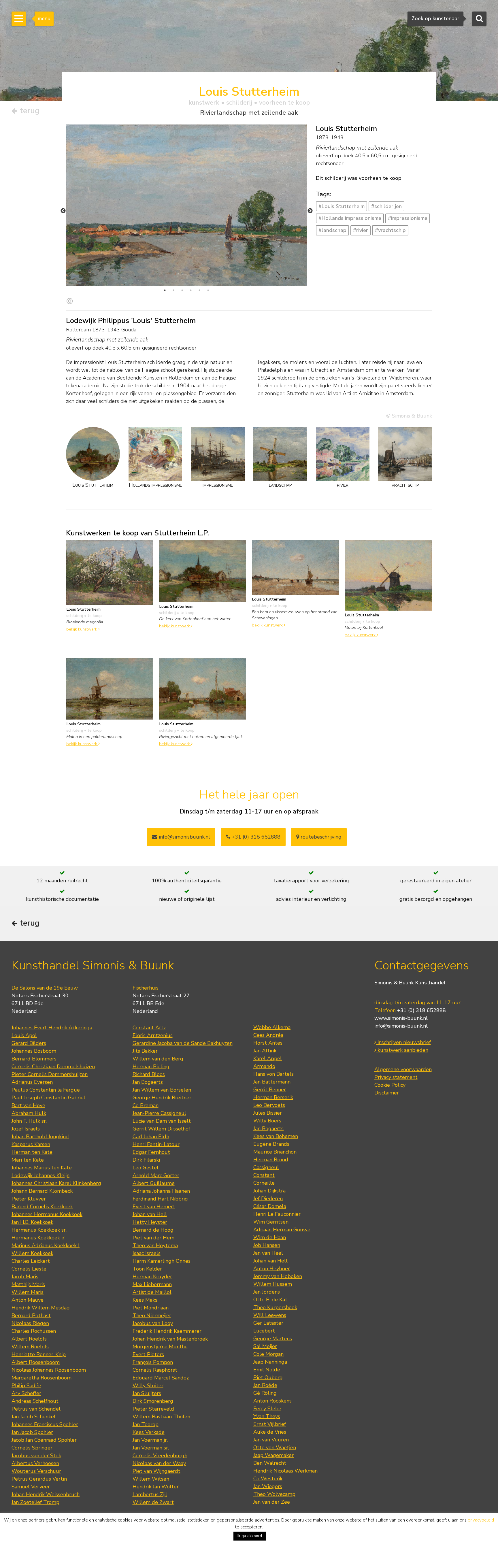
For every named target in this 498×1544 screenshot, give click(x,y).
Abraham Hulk (29, 1113)
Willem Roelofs (30, 1346)
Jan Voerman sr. (151, 1447)
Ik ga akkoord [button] (249, 1536)
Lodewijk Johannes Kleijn (40, 1175)
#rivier (360, 230)
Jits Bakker (145, 1050)
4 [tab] (191, 290)
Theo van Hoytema (155, 1245)
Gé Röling (265, 1393)
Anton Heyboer (271, 1268)
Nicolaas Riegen (30, 1323)
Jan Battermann (271, 1081)
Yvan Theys (266, 1416)
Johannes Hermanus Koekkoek (47, 1214)
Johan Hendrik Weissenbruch (46, 1494)
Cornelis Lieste (29, 1268)
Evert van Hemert (154, 1206)
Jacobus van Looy (153, 1323)
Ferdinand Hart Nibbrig (160, 1198)
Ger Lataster (268, 1323)
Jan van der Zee (271, 1501)
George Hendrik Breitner (162, 1097)
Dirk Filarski (146, 1159)
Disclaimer (386, 1092)
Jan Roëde (265, 1385)
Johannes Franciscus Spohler (45, 1424)
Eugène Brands (271, 1144)
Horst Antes (267, 1042)
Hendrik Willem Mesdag (41, 1307)
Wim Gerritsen (270, 1221)
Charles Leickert (31, 1261)
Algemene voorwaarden (403, 1069)
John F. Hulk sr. (29, 1121)
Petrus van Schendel (36, 1408)
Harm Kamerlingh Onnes (161, 1261)
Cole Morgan (268, 1354)
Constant (264, 1175)
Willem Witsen (151, 1478)
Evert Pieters (148, 1354)
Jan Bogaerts (148, 1082)
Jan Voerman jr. (150, 1440)
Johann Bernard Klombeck (42, 1191)
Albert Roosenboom (36, 1362)
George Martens (272, 1338)
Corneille (264, 1182)
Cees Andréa (268, 1035)
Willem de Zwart (153, 1502)
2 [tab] (173, 290)
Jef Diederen (268, 1198)
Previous (63, 211)
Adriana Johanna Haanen (161, 1191)
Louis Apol (24, 1035)
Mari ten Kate (28, 1159)
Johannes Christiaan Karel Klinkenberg (56, 1183)
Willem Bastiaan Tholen (161, 1416)
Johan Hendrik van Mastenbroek (170, 1338)
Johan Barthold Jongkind (40, 1136)
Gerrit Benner (269, 1089)
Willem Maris (28, 1292)
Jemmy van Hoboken (277, 1276)
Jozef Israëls (26, 1128)
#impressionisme (407, 218)
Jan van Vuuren (271, 1439)
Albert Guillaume (154, 1183)
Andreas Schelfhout (35, 1401)
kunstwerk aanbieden (402, 1050)
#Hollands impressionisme (349, 218)
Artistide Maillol (152, 1292)
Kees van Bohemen (275, 1136)
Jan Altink (264, 1050)
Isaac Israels (147, 1253)
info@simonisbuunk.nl (183, 836)
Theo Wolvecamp (274, 1494)
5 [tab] (199, 290)
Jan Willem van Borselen (162, 1089)
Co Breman (146, 1105)
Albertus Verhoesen (35, 1463)
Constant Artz (149, 1027)
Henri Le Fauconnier (277, 1214)
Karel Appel (267, 1058)
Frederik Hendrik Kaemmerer (167, 1331)
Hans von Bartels (273, 1074)
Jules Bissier (267, 1112)
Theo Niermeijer (152, 1315)
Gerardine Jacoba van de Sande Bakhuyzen (183, 1043)
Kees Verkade (149, 1432)
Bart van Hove (28, 1105)
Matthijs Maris (28, 1284)
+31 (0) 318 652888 (255, 836)
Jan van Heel (268, 1252)
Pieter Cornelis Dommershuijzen (50, 1074)
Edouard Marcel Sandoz (161, 1377)
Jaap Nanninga (270, 1361)
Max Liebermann (152, 1284)
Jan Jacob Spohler (32, 1432)
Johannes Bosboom (34, 1050)
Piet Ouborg (268, 1377)
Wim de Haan (269, 1237)
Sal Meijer (265, 1346)
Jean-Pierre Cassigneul (159, 1113)
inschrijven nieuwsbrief (403, 1042)
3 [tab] (182, 290)
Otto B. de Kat (270, 1299)
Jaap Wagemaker (273, 1455)
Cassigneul (266, 1167)
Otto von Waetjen (274, 1447)
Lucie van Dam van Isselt (162, 1121)
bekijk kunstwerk (82, 629)
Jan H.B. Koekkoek (32, 1222)
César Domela (269, 1206)
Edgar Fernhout (151, 1152)
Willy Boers (267, 1120)
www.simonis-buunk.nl (401, 1018)
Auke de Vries (269, 1431)
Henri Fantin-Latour (156, 1144)
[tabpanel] (186, 205)
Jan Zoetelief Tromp (35, 1502)
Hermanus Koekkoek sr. (39, 1229)
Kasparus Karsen (31, 1144)
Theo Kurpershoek (275, 1307)
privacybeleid (481, 1520)
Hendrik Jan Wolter (156, 1486)
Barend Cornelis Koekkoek (42, 1206)
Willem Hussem (272, 1284)
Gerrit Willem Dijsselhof (161, 1128)
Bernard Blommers (34, 1058)
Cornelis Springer (32, 1447)
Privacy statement (396, 1077)
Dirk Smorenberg (153, 1401)
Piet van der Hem (153, 1237)
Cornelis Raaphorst (155, 1369)
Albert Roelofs (29, 1338)
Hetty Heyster (150, 1222)
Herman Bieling (151, 1066)
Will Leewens (269, 1315)
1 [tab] (165, 290)
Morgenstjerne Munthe (160, 1346)
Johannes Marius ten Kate (42, 1167)
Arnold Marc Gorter (156, 1175)
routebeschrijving (320, 836)
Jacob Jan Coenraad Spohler (44, 1440)
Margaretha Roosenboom (41, 1377)
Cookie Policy (389, 1084)
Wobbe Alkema (271, 1027)
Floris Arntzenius (153, 1035)
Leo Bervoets (269, 1105)
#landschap (332, 230)
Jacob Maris (25, 1276)
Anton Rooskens (272, 1400)
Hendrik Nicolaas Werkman (285, 1470)
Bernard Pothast (31, 1315)
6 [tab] (208, 290)
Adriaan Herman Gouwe (281, 1229)
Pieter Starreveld (153, 1408)
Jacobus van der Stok (36, 1455)
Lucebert (264, 1330)
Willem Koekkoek (32, 1253)
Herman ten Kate (32, 1152)
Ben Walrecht (269, 1463)
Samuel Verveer (31, 1486)
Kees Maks (145, 1299)
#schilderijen (386, 206)
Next (310, 211)
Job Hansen (266, 1245)
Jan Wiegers (267, 1486)
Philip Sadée (26, 1385)
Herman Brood (270, 1159)
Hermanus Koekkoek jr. (38, 1237)
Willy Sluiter (148, 1385)
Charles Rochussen (34, 1331)
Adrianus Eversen (32, 1082)
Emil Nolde (266, 1369)
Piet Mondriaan (151, 1307)
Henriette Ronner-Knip (39, 1354)
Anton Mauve (28, 1299)
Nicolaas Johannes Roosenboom (49, 1369)
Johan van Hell (150, 1214)
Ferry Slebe (267, 1408)
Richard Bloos (149, 1074)
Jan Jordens (266, 1291)
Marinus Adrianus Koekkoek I (46, 1245)
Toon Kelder (147, 1268)
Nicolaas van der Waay (159, 1463)
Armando (264, 1066)
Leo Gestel (146, 1167)
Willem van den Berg (158, 1058)
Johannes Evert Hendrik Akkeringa (52, 1027)
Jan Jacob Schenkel (34, 1416)
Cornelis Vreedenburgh (160, 1455)
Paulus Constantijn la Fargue (46, 1089)
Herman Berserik (273, 1097)
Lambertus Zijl (150, 1494)
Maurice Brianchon (275, 1151)
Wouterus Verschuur (36, 1471)
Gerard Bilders (29, 1043)
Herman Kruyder (152, 1276)
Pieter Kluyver (29, 1198)
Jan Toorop (146, 1424)
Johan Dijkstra (269, 1190)
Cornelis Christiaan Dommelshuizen (53, 1066)
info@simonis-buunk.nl (401, 1025)
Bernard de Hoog (153, 1229)
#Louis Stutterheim (341, 206)
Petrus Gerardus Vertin (39, 1478)
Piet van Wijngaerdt (156, 1471)
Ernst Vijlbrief (269, 1424)
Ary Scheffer (26, 1393)
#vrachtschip (390, 230)
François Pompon (153, 1362)
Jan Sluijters (147, 1393)
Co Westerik (267, 1478)
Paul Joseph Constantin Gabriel (48, 1097)
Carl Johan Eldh (151, 1136)
